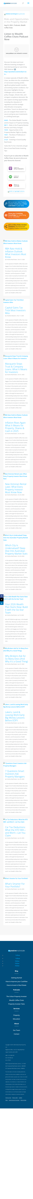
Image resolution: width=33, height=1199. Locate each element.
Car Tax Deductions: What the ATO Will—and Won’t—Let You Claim (15, 831)
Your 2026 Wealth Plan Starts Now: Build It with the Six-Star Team (16, 608)
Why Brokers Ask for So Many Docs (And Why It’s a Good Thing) (16, 658)
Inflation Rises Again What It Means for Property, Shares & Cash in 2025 (15, 427)
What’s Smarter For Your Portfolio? (15, 885)
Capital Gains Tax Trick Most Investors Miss (15, 310)
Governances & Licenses (14, 1100)
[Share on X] (2, 599)
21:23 (6, 140)
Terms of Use (8, 1097)
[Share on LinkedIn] (2, 603)
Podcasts (17, 25)
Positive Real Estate (12, 259)
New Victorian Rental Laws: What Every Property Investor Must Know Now (15, 488)
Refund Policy (23, 1100)
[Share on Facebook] (2, 596)
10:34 (6, 130)
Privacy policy (15, 1097)
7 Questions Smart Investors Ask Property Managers (15, 773)
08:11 (6, 125)
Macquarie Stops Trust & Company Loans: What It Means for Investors (16, 368)
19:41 (6, 135)
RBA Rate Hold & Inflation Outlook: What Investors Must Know (15, 253)
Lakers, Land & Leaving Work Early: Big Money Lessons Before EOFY (15, 716)
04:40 (6, 120)
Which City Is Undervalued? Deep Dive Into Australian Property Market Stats (16, 549)
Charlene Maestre (11, 316)
